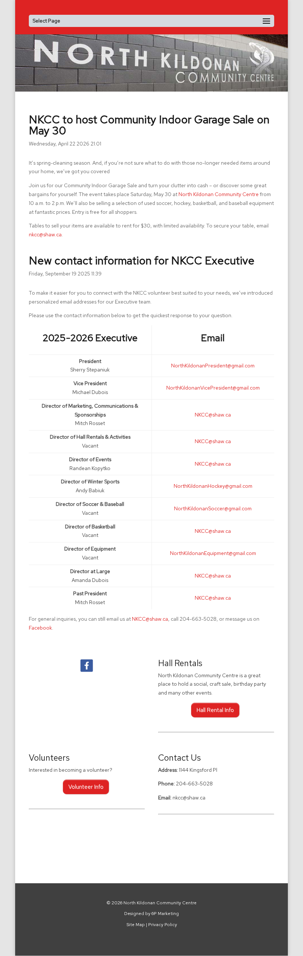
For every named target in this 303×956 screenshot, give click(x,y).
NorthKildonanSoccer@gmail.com (213, 508)
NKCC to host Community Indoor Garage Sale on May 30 (149, 125)
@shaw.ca (213, 414)
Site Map (135, 925)
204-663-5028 (194, 783)
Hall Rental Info (215, 710)
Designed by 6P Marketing (151, 914)
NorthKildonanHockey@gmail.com (213, 486)
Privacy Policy (162, 925)
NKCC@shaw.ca (150, 619)
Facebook (40, 627)
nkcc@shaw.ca (45, 234)
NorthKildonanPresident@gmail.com (213, 365)
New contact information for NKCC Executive (142, 260)
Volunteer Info (85, 787)
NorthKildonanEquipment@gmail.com (213, 553)
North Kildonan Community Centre (218, 194)
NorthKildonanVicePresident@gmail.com (213, 387)
